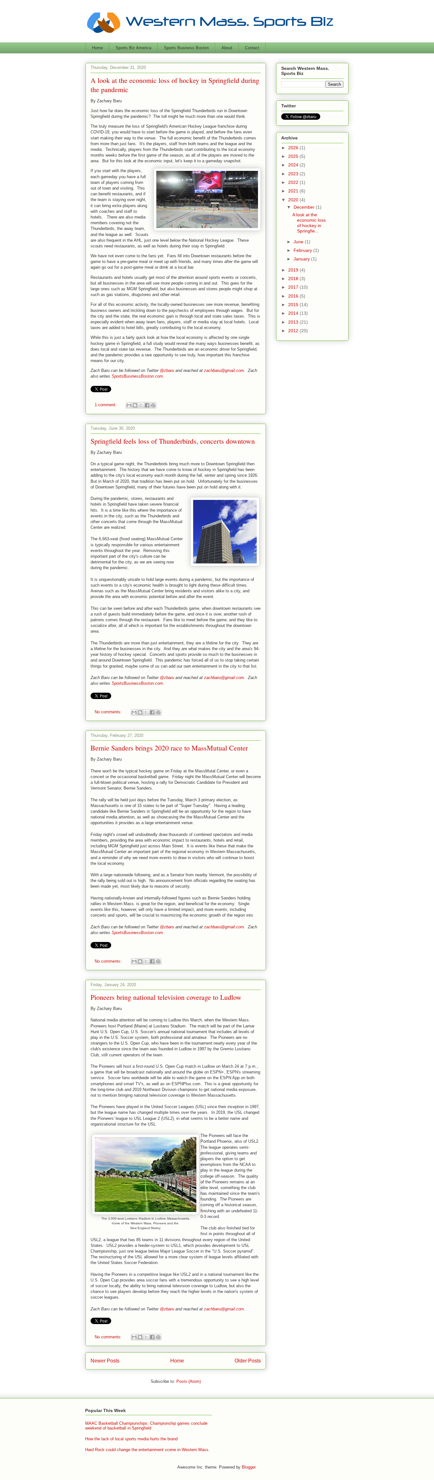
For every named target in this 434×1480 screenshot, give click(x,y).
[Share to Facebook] (147, 405)
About (226, 47)
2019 (294, 269)
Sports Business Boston (186, 47)
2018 (294, 278)
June (299, 241)
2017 (294, 287)
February (303, 250)
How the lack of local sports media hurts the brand (131, 1438)
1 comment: (106, 404)
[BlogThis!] (135, 405)
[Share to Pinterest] (153, 405)
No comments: (109, 712)
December (305, 207)
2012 (294, 330)
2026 (294, 147)
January (302, 258)
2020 (294, 199)
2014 (294, 313)
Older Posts (247, 1360)
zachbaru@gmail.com (224, 370)
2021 (294, 190)
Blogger (248, 1467)
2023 (294, 173)
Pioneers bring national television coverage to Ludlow (166, 997)
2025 (294, 156)
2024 (294, 164)
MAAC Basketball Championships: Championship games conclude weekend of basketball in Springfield (146, 1426)
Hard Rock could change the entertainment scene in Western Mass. (147, 1449)
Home (97, 47)
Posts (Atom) (188, 1381)
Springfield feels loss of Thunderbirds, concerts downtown (173, 441)
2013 (294, 322)
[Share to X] (141, 405)
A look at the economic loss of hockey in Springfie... (309, 222)
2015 (294, 304)
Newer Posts (105, 1360)
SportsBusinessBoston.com (137, 376)
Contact (252, 47)
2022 (294, 182)
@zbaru (167, 370)
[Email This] (129, 405)
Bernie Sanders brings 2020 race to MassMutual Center (169, 747)
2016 (294, 296)
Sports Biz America (133, 47)
